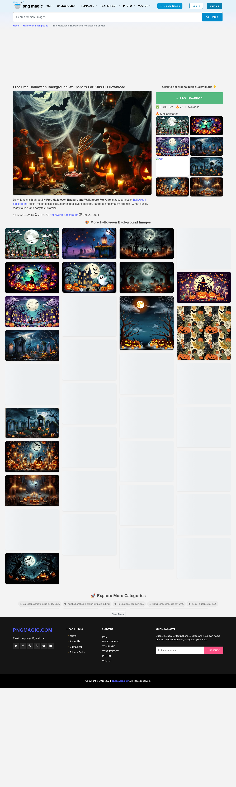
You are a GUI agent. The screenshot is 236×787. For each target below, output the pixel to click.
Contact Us (76, 647)
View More (118, 614)
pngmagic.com (32, 630)
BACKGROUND (110, 641)
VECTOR (107, 661)
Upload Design (171, 5)
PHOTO (106, 656)
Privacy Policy (77, 652)
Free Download (190, 98)
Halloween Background (35, 25)
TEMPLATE (108, 646)
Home (16, 25)
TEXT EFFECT (110, 651)
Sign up (214, 5)
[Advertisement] (118, 56)
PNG (104, 636)
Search (213, 16)
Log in (196, 5)
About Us (75, 641)
